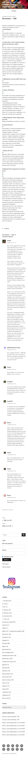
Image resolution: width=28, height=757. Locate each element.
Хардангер (5, 695)
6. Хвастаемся (6, 616)
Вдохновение (5, 649)
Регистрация (5, 564)
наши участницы (6, 680)
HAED (3, 628)
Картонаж (4, 667)
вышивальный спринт (7, 655)
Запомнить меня (8, 556)
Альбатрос (5, 637)
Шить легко (5, 698)
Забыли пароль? (6, 567)
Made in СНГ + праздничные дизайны (11, 631)
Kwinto (14, 16)
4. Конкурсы (5, 610)
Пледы (4, 689)
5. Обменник (5, 613)
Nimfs (3, 725)
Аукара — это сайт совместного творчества (11, 4)
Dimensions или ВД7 (7, 622)
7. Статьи (4, 619)
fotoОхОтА (5, 625)
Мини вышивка (6, 674)
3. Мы (3, 607)
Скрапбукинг (5, 692)
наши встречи (5, 677)
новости (4, 683)
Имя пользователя (7, 543)
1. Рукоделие (5, 600)
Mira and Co (5, 634)
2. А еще (4, 603)
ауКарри (4, 640)
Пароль (4, 550)
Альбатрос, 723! (15, 716)
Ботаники (6, 228)
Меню (14, 11)
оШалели (4, 686)
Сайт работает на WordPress (9, 753)
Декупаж (4, 664)
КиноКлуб (4, 670)
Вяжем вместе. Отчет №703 (17, 722)
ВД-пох (4, 646)
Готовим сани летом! (7, 661)
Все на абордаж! (6, 652)
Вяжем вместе (6, 658)
